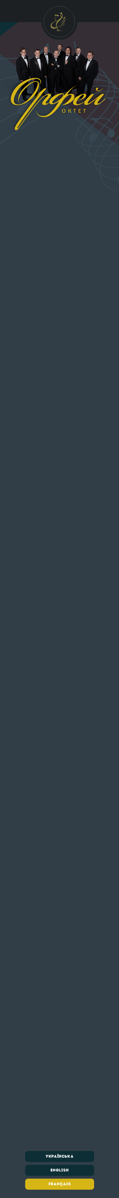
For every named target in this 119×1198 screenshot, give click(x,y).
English (59, 1170)
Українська (59, 1156)
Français (59, 1184)
